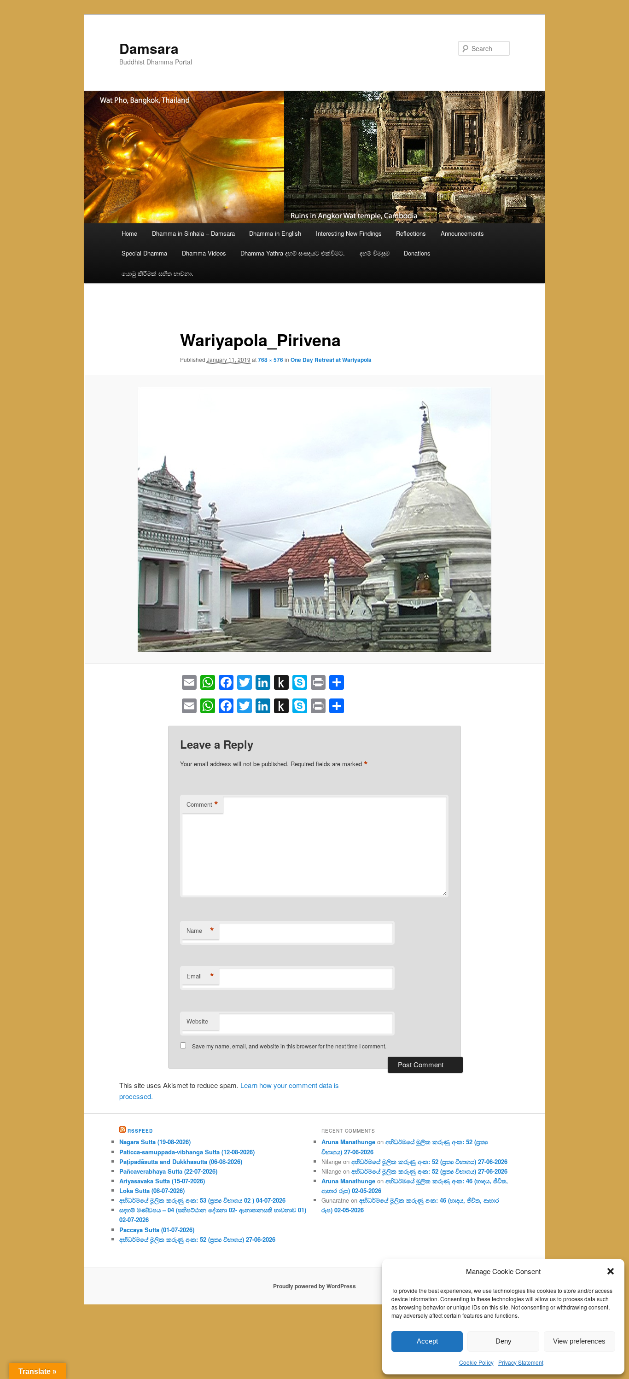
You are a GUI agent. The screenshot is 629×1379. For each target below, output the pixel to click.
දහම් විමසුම (375, 253)
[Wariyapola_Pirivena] (314, 519)
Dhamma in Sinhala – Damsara (193, 233)
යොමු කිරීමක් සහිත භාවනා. (157, 273)
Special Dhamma (144, 253)
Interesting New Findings (349, 233)
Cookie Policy (476, 1362)
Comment (202, 804)
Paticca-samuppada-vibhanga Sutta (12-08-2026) (187, 1151)
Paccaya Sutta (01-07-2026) (156, 1229)
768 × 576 (270, 359)
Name (200, 930)
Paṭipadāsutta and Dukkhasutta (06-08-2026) (180, 1161)
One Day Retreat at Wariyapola (331, 359)
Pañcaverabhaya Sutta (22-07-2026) (168, 1171)
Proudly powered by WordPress (314, 1286)
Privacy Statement (520, 1362)
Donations (417, 253)
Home (129, 233)
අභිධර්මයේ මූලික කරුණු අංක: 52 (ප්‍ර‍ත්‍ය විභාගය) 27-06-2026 (197, 1239)
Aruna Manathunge (348, 1141)
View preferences (579, 1341)
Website (197, 1021)
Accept (427, 1341)
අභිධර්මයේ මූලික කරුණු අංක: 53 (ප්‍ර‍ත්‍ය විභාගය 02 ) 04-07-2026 (202, 1200)
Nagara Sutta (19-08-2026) (155, 1141)
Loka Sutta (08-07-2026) (152, 1190)
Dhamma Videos (204, 253)
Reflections (411, 233)
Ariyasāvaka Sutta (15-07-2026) (162, 1180)
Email (200, 976)
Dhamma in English (275, 233)
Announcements (462, 233)
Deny (503, 1341)
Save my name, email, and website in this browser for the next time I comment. (289, 1046)
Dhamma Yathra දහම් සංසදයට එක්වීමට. (292, 253)
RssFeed (140, 1131)
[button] (610, 1271)
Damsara (149, 48)
